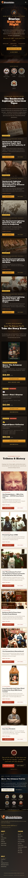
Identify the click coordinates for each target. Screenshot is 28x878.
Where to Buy (3, 845)
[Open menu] (25, 2)
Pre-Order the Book (8, 765)
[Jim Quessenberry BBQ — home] (7, 2)
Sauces (2, 834)
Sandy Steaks (3, 843)
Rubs (2, 836)
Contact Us (3, 859)
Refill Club (3, 841)
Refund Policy (3, 866)
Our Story (20, 843)
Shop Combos (20, 156)
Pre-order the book (21, 43)
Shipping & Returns (4, 863)
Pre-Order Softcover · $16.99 (14, 48)
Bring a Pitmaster (21, 841)
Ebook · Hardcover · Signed (14, 382)
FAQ (2, 861)
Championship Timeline (22, 847)
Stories (19, 838)
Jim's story (14, 45)
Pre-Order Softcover (14, 378)
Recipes (19, 834)
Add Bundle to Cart (14, 408)
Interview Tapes (5, 43)
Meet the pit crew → (14, 769)
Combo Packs (3, 838)
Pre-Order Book (8, 156)
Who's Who (20, 850)
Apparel (2, 839)
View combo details (14, 412)
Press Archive (20, 845)
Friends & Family (21, 839)
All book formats (14, 52)
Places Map (20, 852)
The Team (20, 849)
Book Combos (20, 507)
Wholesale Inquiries (5, 864)
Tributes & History (13, 43)
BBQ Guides (20, 836)
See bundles (19, 789)
